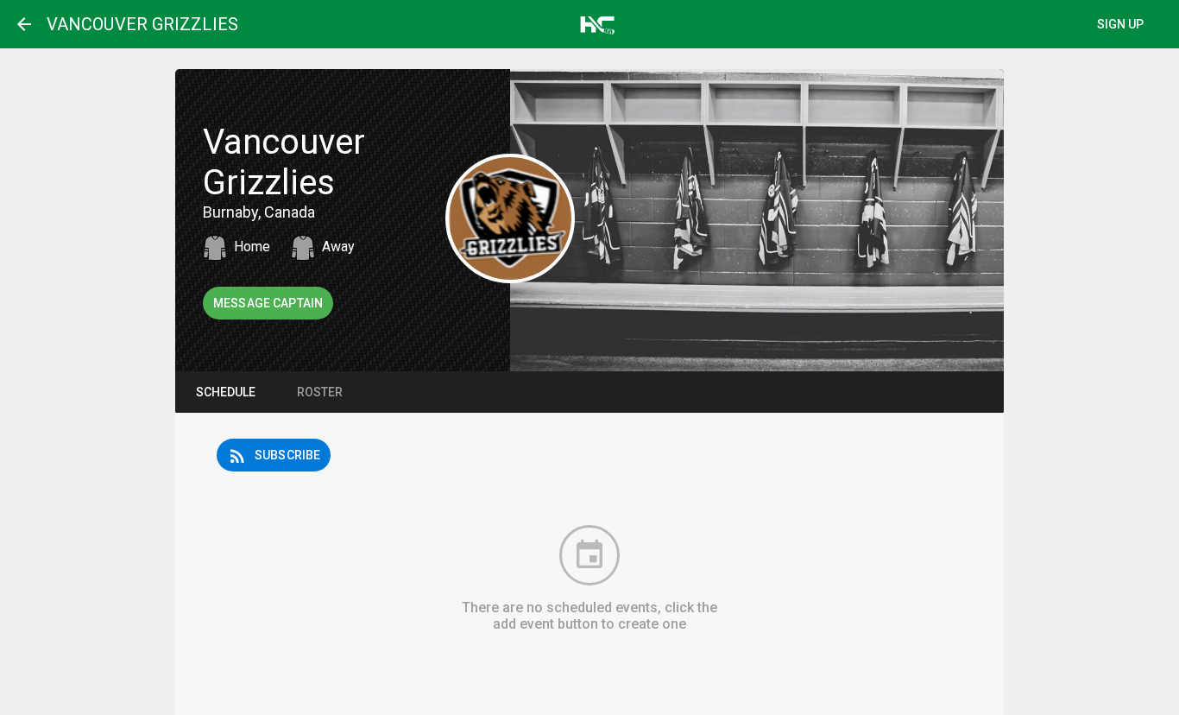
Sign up (1120, 24)
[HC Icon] (594, 23)
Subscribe (273, 456)
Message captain (268, 303)
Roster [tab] (320, 392)
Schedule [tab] (225, 392)
